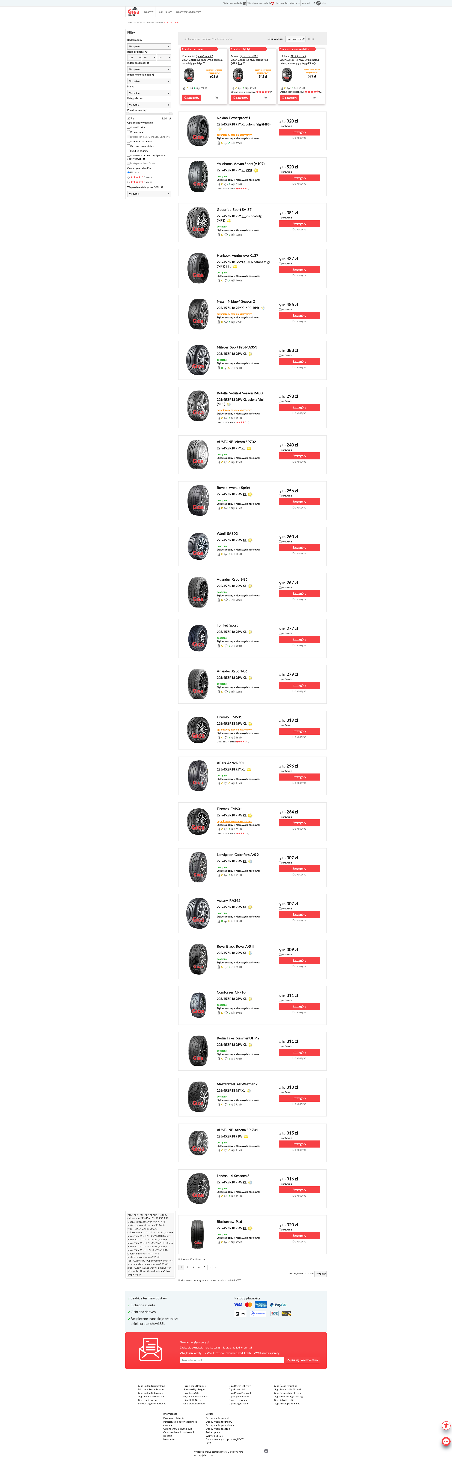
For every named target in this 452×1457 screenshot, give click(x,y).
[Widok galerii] (313, 39)
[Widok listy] (308, 39)
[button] (446, 1425)
